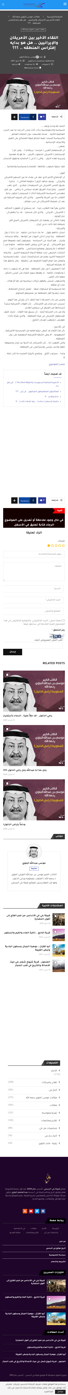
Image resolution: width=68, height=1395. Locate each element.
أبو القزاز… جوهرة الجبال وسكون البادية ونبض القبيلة (41, 1354)
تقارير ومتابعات (32, 1120)
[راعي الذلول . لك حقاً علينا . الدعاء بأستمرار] (34, 691)
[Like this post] (41, 117)
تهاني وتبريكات (32, 1082)
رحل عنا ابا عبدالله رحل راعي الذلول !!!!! (25, 770)
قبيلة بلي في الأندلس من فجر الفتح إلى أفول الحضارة (40, 1340)
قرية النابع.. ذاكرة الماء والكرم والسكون (27, 933)
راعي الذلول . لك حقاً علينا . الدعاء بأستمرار (27, 716)
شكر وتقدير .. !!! (52, 397)
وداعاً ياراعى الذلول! (14, 825)
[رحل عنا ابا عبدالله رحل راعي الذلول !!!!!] (34, 745)
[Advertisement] (34, 454)
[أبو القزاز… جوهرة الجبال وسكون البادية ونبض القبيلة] (59, 950)
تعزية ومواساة (32, 1113)
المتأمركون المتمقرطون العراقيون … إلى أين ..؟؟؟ (37, 392)
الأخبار (54, 1071)
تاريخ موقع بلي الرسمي (56, 1248)
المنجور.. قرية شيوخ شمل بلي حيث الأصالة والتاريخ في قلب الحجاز (34, 1362)
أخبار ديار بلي (32, 1136)
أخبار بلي (32, 1090)
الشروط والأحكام (58, 1262)
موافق (60, 1392)
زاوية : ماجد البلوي (32, 1143)
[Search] (3, 4)
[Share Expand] (14, 117)
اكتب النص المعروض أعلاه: (48, 640)
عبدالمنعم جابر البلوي (36, 61)
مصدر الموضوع (57, 364)
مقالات (32, 1105)
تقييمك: (61, 541)
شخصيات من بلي (32, 1128)
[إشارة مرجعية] (7, 674)
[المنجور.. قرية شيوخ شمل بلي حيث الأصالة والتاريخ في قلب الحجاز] (59, 966)
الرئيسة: (55, 1229)
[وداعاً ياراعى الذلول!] (34, 799)
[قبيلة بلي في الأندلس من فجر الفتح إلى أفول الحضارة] (59, 919)
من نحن (62, 1242)
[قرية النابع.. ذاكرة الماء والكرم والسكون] (59, 935)
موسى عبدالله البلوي (27, 57)
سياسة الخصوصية (57, 1255)
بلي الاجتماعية (19, 1229)
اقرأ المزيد (48, 1392)
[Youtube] (31, 1211)
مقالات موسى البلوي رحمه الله (26, 17)
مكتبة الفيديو (15, 1233)
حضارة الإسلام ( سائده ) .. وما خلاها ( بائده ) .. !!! (37, 402)
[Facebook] (43, 1211)
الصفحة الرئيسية (54, 17)
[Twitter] (37, 1211)
